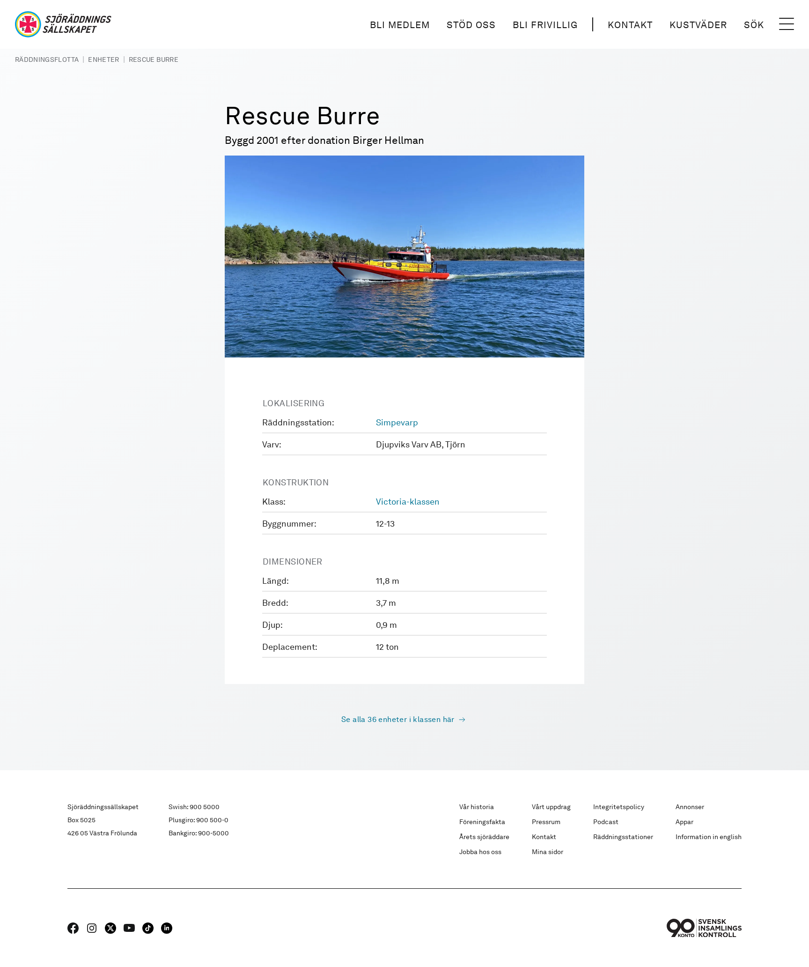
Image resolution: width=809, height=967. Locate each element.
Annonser (690, 807)
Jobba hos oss (480, 851)
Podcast (605, 822)
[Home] (63, 24)
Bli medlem (400, 24)
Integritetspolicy (618, 807)
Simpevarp (397, 422)
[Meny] (786, 24)
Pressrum (546, 822)
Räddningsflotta (47, 59)
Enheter (103, 59)
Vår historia (476, 807)
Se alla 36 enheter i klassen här (398, 719)
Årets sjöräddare (484, 837)
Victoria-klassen (408, 501)
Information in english (709, 837)
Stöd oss (471, 24)
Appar (684, 822)
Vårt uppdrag (551, 807)
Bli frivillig (545, 24)
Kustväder (698, 24)
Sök (754, 24)
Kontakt (630, 24)
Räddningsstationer (623, 837)
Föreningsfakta (482, 822)
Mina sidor (547, 851)
